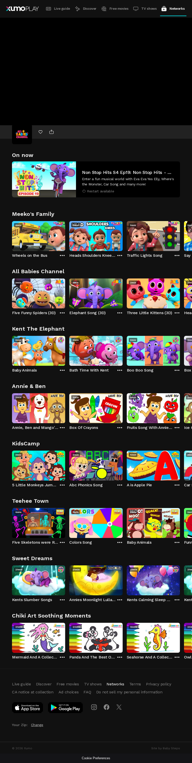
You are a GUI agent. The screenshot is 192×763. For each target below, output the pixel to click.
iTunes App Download (27, 708)
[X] (119, 707)
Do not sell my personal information (129, 692)
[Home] (22, 8)
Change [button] (37, 725)
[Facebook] (106, 707)
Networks (177, 8)
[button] (96, 179)
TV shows (148, 8)
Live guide (62, 8)
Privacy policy (158, 684)
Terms (135, 684)
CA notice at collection (33, 692)
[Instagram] (94, 707)
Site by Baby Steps (165, 748)
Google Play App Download (65, 708)
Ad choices (68, 692)
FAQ (87, 692)
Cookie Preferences (96, 758)
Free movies (119, 8)
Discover (89, 8)
